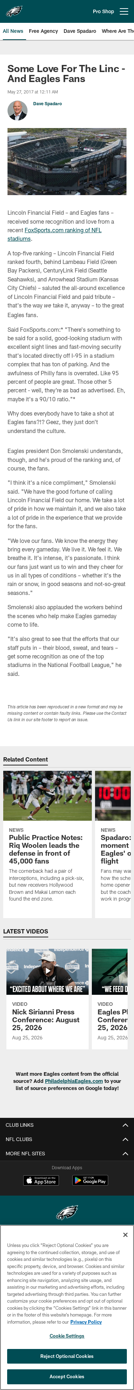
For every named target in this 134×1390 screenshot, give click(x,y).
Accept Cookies (67, 1376)
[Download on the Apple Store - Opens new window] (41, 1181)
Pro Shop (103, 11)
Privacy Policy (86, 1322)
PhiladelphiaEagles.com (74, 1081)
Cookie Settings (67, 1336)
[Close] (125, 1235)
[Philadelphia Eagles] (67, 1213)
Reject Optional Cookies (67, 1356)
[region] (67, 1307)
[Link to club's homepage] (14, 8)
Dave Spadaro (47, 103)
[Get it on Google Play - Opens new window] (90, 1184)
